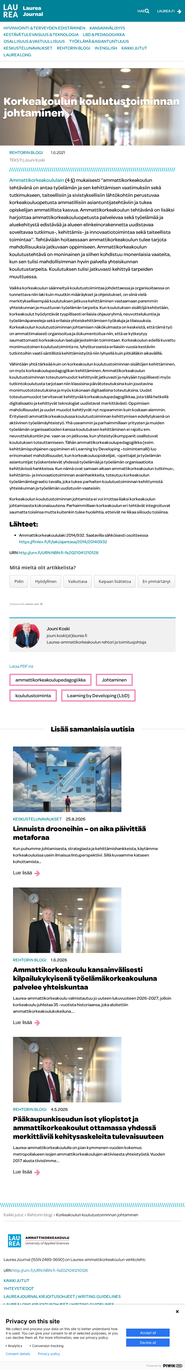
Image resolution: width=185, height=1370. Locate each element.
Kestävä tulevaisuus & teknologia (41, 34)
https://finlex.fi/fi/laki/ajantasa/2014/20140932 (63, 542)
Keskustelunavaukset (28, 48)
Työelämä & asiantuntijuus (99, 41)
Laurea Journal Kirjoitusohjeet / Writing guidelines (62, 1296)
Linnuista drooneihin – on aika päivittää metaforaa (79, 832)
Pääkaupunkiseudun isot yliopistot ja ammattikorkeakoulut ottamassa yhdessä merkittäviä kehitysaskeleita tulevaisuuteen (88, 1127)
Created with (24, 604)
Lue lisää (22, 872)
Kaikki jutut (134, 48)
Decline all (148, 1343)
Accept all (148, 1333)
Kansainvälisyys (107, 28)
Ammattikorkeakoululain (36, 179)
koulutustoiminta (33, 695)
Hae (141, 11)
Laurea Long (17, 55)
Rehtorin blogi (73, 48)
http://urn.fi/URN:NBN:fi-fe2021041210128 (59, 552)
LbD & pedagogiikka (104, 34)
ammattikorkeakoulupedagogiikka (50, 679)
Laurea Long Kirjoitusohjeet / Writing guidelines (59, 1304)
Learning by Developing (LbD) (98, 695)
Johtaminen (114, 679)
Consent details (18, 1354)
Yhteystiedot (19, 1288)
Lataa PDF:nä (21, 666)
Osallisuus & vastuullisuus (34, 41)
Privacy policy (49, 1354)
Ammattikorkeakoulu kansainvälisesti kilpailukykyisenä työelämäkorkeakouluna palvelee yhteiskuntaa (85, 978)
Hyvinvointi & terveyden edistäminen (44, 28)
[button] (19, 581)
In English (106, 48)
